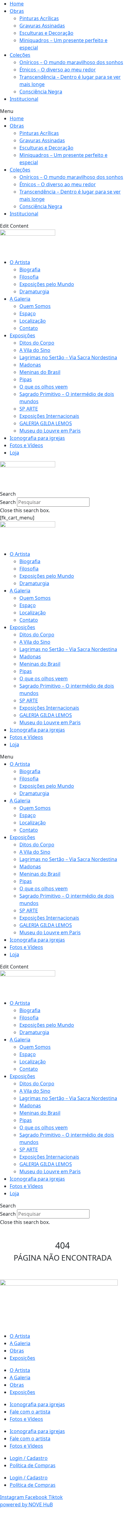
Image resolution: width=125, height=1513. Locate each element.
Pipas (25, 379)
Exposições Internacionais (49, 416)
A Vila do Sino (34, 350)
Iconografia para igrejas (37, 438)
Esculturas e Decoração (46, 33)
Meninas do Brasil (39, 372)
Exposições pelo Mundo (46, 284)
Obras (17, 11)
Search (8, 502)
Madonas (30, 364)
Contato (28, 328)
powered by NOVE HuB (26, 1504)
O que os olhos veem (43, 386)
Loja (14, 452)
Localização (32, 320)
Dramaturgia (34, 291)
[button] (62, 111)
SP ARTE (28, 408)
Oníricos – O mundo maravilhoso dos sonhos (71, 62)
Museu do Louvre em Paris (50, 430)
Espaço (27, 313)
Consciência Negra (40, 91)
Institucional (24, 99)
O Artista (20, 262)
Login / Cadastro (29, 1458)
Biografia (29, 269)
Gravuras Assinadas (42, 25)
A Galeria (20, 298)
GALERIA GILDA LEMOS (45, 423)
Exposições (22, 335)
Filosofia (29, 276)
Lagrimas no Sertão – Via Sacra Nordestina (68, 357)
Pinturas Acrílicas (39, 18)
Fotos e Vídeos (26, 445)
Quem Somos (35, 306)
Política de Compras (33, 1465)
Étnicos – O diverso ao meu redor (57, 69)
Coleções (20, 55)
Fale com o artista (30, 1411)
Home (17, 3)
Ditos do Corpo (36, 342)
